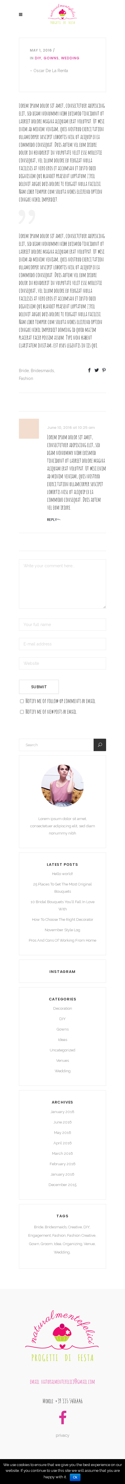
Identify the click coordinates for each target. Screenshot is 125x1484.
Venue (89, 1244)
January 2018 (62, 1112)
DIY (38, 58)
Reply (52, 519)
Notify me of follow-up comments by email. (61, 701)
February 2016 (63, 1164)
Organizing (72, 1244)
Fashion (26, 378)
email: (35, 1381)
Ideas (62, 1039)
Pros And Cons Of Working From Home (62, 940)
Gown (34, 1244)
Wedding (70, 58)
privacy (62, 1435)
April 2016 (62, 1143)
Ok (75, 1477)
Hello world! (62, 874)
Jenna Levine (55, 420)
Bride (24, 370)
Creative (75, 1227)
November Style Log (62, 930)
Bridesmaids (42, 370)
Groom (47, 1244)
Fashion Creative (81, 1235)
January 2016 (62, 1174)
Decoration (62, 1008)
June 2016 (62, 1122)
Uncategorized (62, 1050)
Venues (62, 1060)
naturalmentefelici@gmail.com (68, 1381)
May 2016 (62, 1132)
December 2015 (62, 1185)
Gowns (51, 58)
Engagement (39, 1235)
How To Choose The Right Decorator (62, 919)
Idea (57, 1244)
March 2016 (62, 1153)
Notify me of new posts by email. (51, 711)
